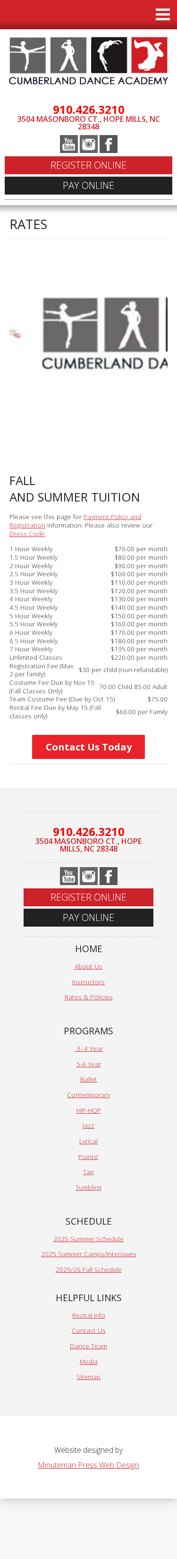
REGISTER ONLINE (88, 165)
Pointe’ (88, 1156)
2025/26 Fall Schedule (89, 1269)
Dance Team (88, 1345)
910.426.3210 (89, 109)
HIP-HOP (88, 1110)
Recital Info (88, 1315)
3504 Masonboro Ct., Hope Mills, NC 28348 (88, 123)
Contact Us (89, 1330)
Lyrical (88, 1140)
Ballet (88, 1078)
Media (89, 1361)
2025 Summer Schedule (88, 1238)
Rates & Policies (89, 996)
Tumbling (88, 1187)
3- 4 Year (89, 1048)
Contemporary (88, 1094)
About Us (88, 966)
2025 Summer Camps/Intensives (88, 1253)
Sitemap (88, 1376)
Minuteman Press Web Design (88, 1465)
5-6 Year (88, 1063)
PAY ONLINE (88, 185)
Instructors (88, 981)
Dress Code (27, 533)
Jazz (88, 1125)
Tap (88, 1171)
